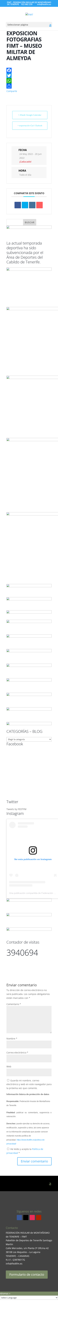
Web (8, 1066)
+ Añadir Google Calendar (29, 115)
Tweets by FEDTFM (16, 809)
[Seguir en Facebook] (19, 1217)
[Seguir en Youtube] (38, 1217)
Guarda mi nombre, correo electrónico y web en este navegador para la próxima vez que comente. (29, 1084)
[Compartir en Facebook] (18, 205)
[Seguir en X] (25, 1217)
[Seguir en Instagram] (32, 1217)
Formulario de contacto (26, 1274)
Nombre (11, 1038)
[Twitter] (29, 75)
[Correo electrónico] (39, 205)
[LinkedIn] (32, 205)
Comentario (13, 1004)
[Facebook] (29, 70)
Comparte (11, 91)
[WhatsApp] (29, 80)
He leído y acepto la (24, 1150)
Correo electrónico (17, 1052)
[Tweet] (25, 205)
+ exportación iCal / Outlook (30, 125)
